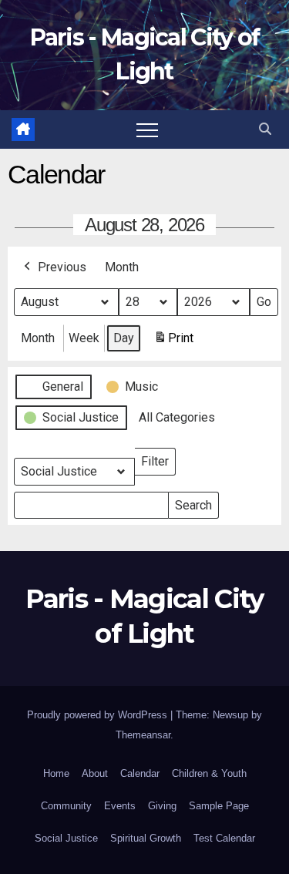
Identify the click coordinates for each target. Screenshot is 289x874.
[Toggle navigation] (147, 129)
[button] (265, 129)
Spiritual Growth (145, 838)
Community (66, 806)
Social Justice (66, 838)
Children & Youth (209, 773)
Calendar (140, 773)
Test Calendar (224, 838)
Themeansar (143, 735)
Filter (158, 458)
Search (193, 502)
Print (173, 343)
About (95, 773)
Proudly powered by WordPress (98, 715)
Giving (162, 806)
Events (120, 806)
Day (123, 338)
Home (56, 773)
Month (122, 267)
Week (84, 338)
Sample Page (219, 806)
